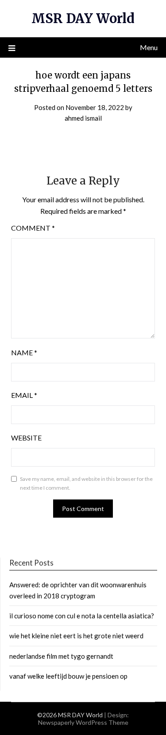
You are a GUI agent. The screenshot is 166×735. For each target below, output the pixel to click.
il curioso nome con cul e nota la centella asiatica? (81, 616)
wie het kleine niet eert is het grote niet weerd (76, 636)
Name (24, 352)
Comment (33, 228)
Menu (149, 47)
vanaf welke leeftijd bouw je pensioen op (68, 676)
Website (26, 437)
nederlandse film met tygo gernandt (61, 656)
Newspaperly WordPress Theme (83, 722)
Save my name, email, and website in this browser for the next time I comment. (86, 483)
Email (24, 395)
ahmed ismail (83, 118)
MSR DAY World (83, 18)
